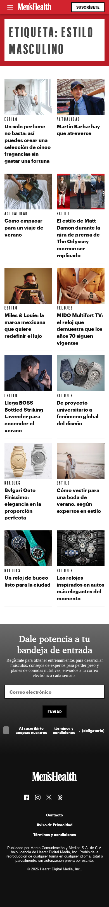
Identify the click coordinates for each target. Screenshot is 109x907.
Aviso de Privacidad (54, 825)
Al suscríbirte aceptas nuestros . (60, 730)
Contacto (54, 815)
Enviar (55, 712)
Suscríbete (87, 7)
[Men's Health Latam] (34, 7)
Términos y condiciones (54, 834)
